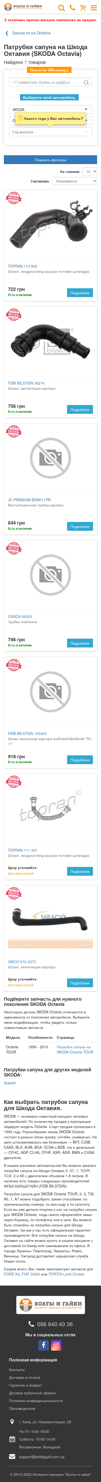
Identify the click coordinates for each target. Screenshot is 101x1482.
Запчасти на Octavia (31, 33)
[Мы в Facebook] (43, 1345)
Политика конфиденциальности (36, 1400)
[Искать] (86, 82)
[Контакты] (72, 7)
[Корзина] (83, 7)
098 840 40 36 (55, 1324)
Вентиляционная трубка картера (35, 502)
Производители (22, 1408)
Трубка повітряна (22, 619)
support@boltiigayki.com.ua (41, 1456)
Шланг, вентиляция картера (31, 385)
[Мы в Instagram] (56, 1345)
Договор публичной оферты (32, 1392)
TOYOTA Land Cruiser (66, 1274)
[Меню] (94, 7)
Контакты (17, 1369)
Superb (10, 1082)
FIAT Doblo (31, 1274)
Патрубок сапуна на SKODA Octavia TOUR (75, 1049)
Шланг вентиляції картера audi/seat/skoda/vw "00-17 (50, 738)
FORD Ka (12, 1274)
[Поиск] (61, 7)
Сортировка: (40, 181)
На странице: (70, 171)
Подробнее (80, 292)
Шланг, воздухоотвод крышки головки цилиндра (48, 268)
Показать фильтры (50, 159)
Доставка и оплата (24, 1377)
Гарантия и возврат (25, 1385)
